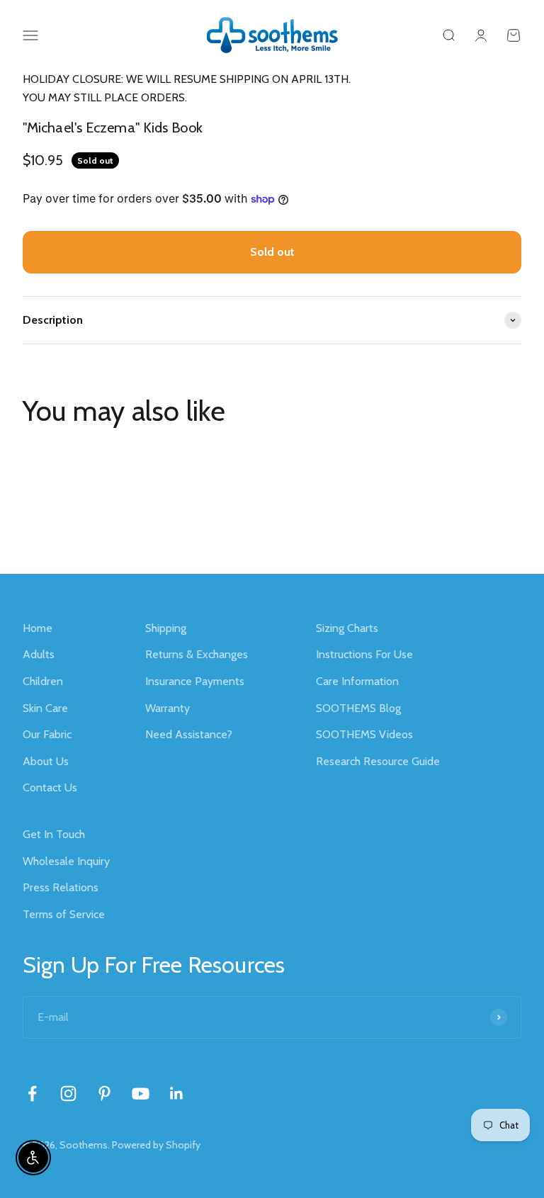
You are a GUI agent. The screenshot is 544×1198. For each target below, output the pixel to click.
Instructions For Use (364, 654)
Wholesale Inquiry (66, 861)
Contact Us (50, 787)
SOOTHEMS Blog (358, 708)
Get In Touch (54, 834)
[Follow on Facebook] (32, 1093)
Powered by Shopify (156, 1144)
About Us (46, 761)
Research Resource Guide (378, 761)
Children (43, 681)
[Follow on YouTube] (140, 1093)
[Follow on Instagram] (68, 1093)
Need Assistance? (188, 734)
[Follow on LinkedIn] (176, 1093)
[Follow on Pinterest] (104, 1093)
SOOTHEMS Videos (364, 734)
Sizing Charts (347, 628)
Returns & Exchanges (196, 654)
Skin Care (45, 708)
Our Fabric (47, 734)
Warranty (167, 708)
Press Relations (60, 887)
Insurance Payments (194, 681)
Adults (39, 654)
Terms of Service (64, 914)
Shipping (165, 628)
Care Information (357, 681)
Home (37, 628)
